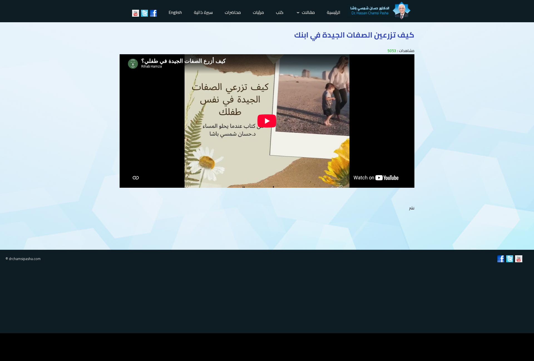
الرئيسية (333, 12)
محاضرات (233, 12)
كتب (279, 12)
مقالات (308, 12)
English (175, 12)
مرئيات (258, 12)
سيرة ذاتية (203, 12)
